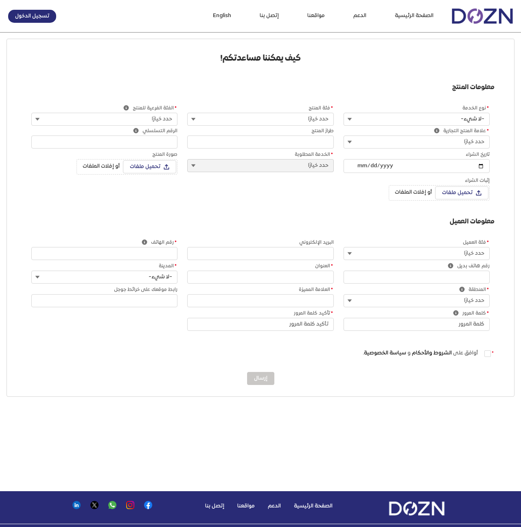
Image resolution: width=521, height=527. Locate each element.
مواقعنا (316, 16)
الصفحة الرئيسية (414, 16)
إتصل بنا (269, 16)
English (222, 16)
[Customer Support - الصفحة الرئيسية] (482, 16)
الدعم (359, 16)
